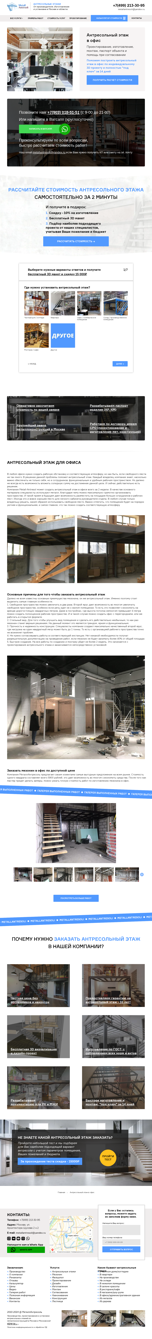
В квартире (106, 1274)
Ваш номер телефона (112, 1237)
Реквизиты (15, 1277)
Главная (61, 1192)
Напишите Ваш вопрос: (113, 1223)
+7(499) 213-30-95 (129, 5)
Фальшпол (57, 1277)
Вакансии (14, 1298)
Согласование (60, 1292)
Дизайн (56, 1283)
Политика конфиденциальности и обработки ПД (27, 1327)
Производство (17, 1271)
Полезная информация (22, 1295)
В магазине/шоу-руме (112, 1292)
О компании (16, 1274)
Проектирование (61, 1280)
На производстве (109, 1277)
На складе (105, 1280)
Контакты (14, 1301)
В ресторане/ (107, 1289)
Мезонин (57, 1274)
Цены (12, 1286)
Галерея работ (17, 1292)
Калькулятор (16, 1283)
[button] (112, 80)
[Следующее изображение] (142, 874)
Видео (12, 1289)
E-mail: (11, 1232)
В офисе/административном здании (120, 1295)
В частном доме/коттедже (114, 1271)
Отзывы (13, 1280)
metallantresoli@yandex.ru (131, 9)
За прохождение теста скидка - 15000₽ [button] (50, 1161)
